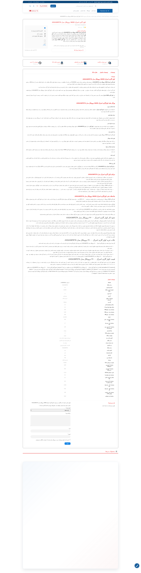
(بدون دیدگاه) (80, 27)
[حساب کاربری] (33, 6)
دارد (70, 340)
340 (65, 309)
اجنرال (87, 126)
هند (60, 338)
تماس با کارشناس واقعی (101, 500)
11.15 (65, 372)
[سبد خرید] (30, 6)
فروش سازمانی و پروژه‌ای (42, 524)
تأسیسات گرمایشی (81, 522)
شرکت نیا (65, 342)
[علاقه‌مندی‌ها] (37, 6)
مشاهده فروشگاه (62, 522)
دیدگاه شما (67, 413)
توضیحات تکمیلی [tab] (104, 72)
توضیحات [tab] (112, 72)
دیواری (65, 335)
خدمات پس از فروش (62, 533)
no (65, 287)
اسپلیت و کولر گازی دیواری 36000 (87, 16)
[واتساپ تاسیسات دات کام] (46, 564)
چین (65, 350)
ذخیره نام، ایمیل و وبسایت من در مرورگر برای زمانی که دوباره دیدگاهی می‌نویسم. (52, 439)
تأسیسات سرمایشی (76, 520)
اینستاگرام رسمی (44, 533)
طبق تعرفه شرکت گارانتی (64, 340)
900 (65, 368)
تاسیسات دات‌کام (44, 517)
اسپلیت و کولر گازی (108, 16)
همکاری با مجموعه (44, 526)
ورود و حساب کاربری (62, 524)
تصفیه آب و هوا (81, 529)
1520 (65, 396)
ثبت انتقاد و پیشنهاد (44, 531)
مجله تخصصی (82, 10)
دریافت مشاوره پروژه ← (47, 555)
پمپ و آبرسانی (81, 524)
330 (65, 319)
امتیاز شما (68, 407)
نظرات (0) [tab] (94, 72)
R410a (65, 302)
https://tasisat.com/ (73, 256)
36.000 (65, 289)
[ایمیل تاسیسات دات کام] (43, 564)
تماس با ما (45, 522)
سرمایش (114, 16)
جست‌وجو (53, 6)
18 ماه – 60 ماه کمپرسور (65, 345)
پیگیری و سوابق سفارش (61, 529)
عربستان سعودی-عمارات (65, 338)
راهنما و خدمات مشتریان (61, 517)
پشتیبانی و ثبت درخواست (61, 531)
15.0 (65, 381)
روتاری (65, 330)
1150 (65, 312)
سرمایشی (65, 296)
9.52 (65, 388)
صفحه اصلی (93, 10)
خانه (117, 16)
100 (65, 326)
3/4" (65, 357)
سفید (65, 355)
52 (65, 377)
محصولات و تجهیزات (80, 517)
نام (69, 428)
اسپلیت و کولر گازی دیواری (99, 16)
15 (65, 304)
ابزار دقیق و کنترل (81, 533)
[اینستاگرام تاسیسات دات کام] (49, 564)
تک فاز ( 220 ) (65, 360)
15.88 (65, 384)
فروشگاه (88, 10)
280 (65, 314)
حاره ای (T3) (65, 298)
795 (65, 392)
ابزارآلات (82, 531)
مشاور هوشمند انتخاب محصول (57, 520)
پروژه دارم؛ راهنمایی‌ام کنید (86, 500)
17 (65, 323)
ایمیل (69, 434)
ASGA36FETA (65, 284)
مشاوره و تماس (76, 10)
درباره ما (45, 520)
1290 (65, 365)
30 (65, 307)
